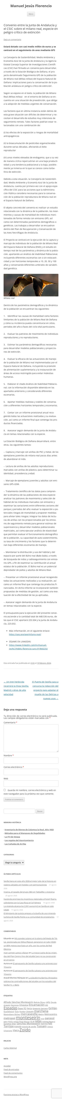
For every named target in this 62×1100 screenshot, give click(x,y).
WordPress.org (10, 1076)
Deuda (53, 1002)
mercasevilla (29, 1014)
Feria (29, 1008)
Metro (41, 1014)
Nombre (9, 755)
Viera (16, 1030)
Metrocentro (50, 1014)
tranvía (17, 1026)
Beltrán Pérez (39, 1002)
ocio (42, 1018)
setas (38, 1021)
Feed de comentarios (13, 1073)
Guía (17, 1011)
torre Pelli (46, 1023)
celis (48, 1002)
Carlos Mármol (10, 1048)
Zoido (25, 1029)
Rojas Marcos (24, 1021)
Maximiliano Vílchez (12, 1014)
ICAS (33, 663)
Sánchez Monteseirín (28, 1023)
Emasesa (23, 1005)
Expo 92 (22, 1008)
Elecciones (15, 1005)
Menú (31, 14)
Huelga (22, 1011)
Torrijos (9, 1026)
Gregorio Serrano (40, 1008)
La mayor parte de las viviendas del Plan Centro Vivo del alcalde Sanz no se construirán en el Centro (30, 956)
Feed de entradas (11, 1069)
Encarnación (37, 1005)
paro (6, 1021)
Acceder (7, 1066)
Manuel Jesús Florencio (31, 6)
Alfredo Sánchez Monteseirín (18, 1002)
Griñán (52, 1008)
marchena (41, 1011)
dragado (7, 1005)
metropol (9, 1018)
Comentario (10, 722)
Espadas (10, 1007)
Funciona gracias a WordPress (16, 1094)
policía (16, 1021)
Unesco (50, 1026)
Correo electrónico (14, 767)
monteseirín (28, 1018)
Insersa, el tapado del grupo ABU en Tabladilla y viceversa (29, 892)
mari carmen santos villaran (16, 952)
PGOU (10, 1021)
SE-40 (32, 1021)
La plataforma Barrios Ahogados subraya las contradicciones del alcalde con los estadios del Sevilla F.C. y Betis (30, 981)
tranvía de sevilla (29, 1026)
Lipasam (30, 1011)
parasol (49, 1018)
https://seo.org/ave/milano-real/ (25, 634)
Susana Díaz (10, 1023)
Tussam (42, 1026)
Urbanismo (8, 1030)
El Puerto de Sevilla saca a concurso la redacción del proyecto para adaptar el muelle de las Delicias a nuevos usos (45, 690)
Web (6, 778)
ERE (46, 1005)
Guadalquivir (9, 1011)
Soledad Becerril (48, 1022)
